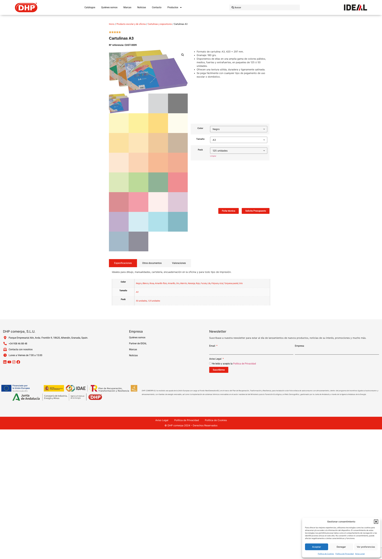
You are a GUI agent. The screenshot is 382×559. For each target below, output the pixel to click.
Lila (208, 283)
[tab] (123, 263)
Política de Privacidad (344, 554)
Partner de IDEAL (138, 343)
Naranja (191, 283)
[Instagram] (14, 362)
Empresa (299, 346)
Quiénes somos (109, 7)
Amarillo (171, 283)
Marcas (127, 7)
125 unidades (154, 301)
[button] (376, 521)
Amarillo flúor (161, 283)
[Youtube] (9, 362)
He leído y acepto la (234, 363)
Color (200, 128)
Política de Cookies (326, 554)
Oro (177, 283)
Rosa (152, 283)
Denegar (341, 546)
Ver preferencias (366, 546)
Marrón (183, 283)
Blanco (146, 283)
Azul (221, 283)
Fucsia (204, 283)
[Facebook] (18, 362)
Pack (200, 150)
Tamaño (200, 139)
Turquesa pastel (231, 283)
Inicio (111, 24)
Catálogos (89, 7)
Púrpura (214, 283)
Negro (139, 283)
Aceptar (316, 546)
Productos (172, 7)
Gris (241, 283)
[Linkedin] (5, 362)
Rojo (198, 283)
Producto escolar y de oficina (131, 24)
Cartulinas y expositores (160, 24)
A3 (137, 292)
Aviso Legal (360, 554)
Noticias (141, 7)
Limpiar (213, 156)
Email (212, 346)
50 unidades (141, 301)
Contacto (156, 7)
